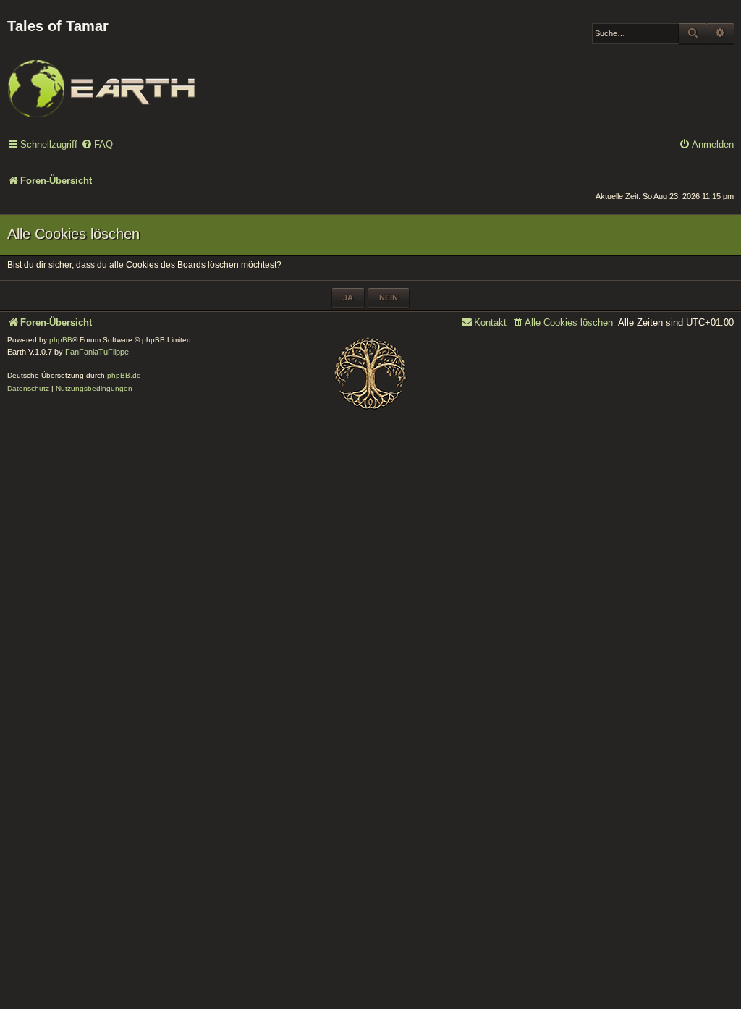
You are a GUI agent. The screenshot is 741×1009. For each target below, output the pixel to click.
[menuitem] (97, 145)
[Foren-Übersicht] (101, 78)
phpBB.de (124, 375)
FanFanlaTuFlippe (97, 351)
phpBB (60, 340)
